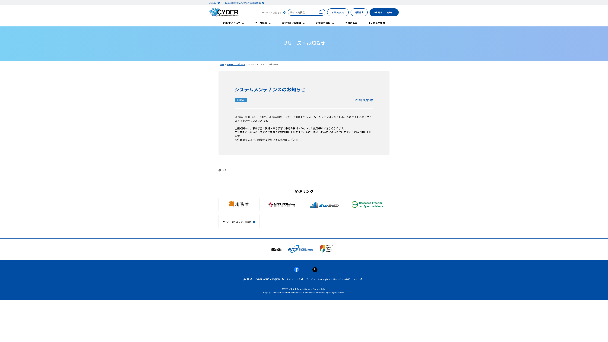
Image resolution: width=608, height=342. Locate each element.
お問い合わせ (338, 12)
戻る (224, 170)
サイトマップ (293, 279)
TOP (222, 64)
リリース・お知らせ (236, 64)
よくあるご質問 (376, 23)
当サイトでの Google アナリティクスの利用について (332, 279)
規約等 (246, 279)
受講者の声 (351, 23)
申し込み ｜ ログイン (384, 12)
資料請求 (359, 12)
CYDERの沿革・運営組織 (268, 279)
